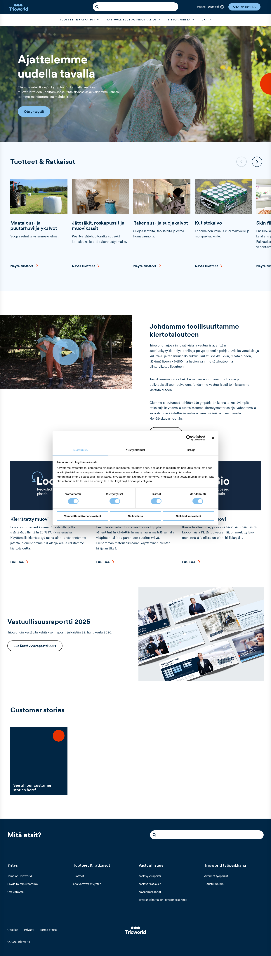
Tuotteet (78, 876)
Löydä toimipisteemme (22, 884)
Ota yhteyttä (15, 892)
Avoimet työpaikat (216, 876)
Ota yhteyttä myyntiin (87, 884)
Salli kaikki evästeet (188, 516)
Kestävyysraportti (149, 876)
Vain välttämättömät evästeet (82, 516)
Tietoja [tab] (190, 449)
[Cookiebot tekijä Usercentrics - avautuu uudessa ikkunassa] (189, 438)
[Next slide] (257, 162)
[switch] (115, 501)
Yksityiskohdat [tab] (135, 449)
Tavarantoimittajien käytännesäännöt (162, 899)
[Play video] (66, 352)
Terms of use (48, 930)
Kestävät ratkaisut (149, 884)
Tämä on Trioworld (19, 876)
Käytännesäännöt (149, 892)
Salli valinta (135, 516)
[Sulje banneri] (213, 438)
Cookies (12, 930)
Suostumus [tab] (80, 449)
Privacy (29, 930)
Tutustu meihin (214, 884)
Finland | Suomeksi (208, 6)
